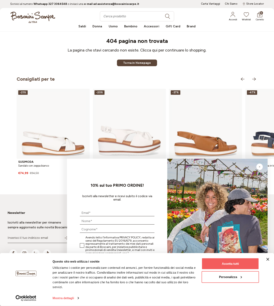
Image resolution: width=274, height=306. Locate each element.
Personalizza (228, 276)
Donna (97, 26)
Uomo (113, 26)
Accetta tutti (230, 263)
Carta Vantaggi (210, 3)
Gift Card (173, 26)
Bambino (130, 26)
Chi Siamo (231, 3)
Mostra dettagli (63, 298)
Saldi (82, 26)
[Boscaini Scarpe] (32, 17)
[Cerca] (167, 16)
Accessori (151, 26)
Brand (191, 26)
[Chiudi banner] (267, 259)
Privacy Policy (130, 237)
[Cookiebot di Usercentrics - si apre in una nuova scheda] (26, 298)
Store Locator (255, 3)
